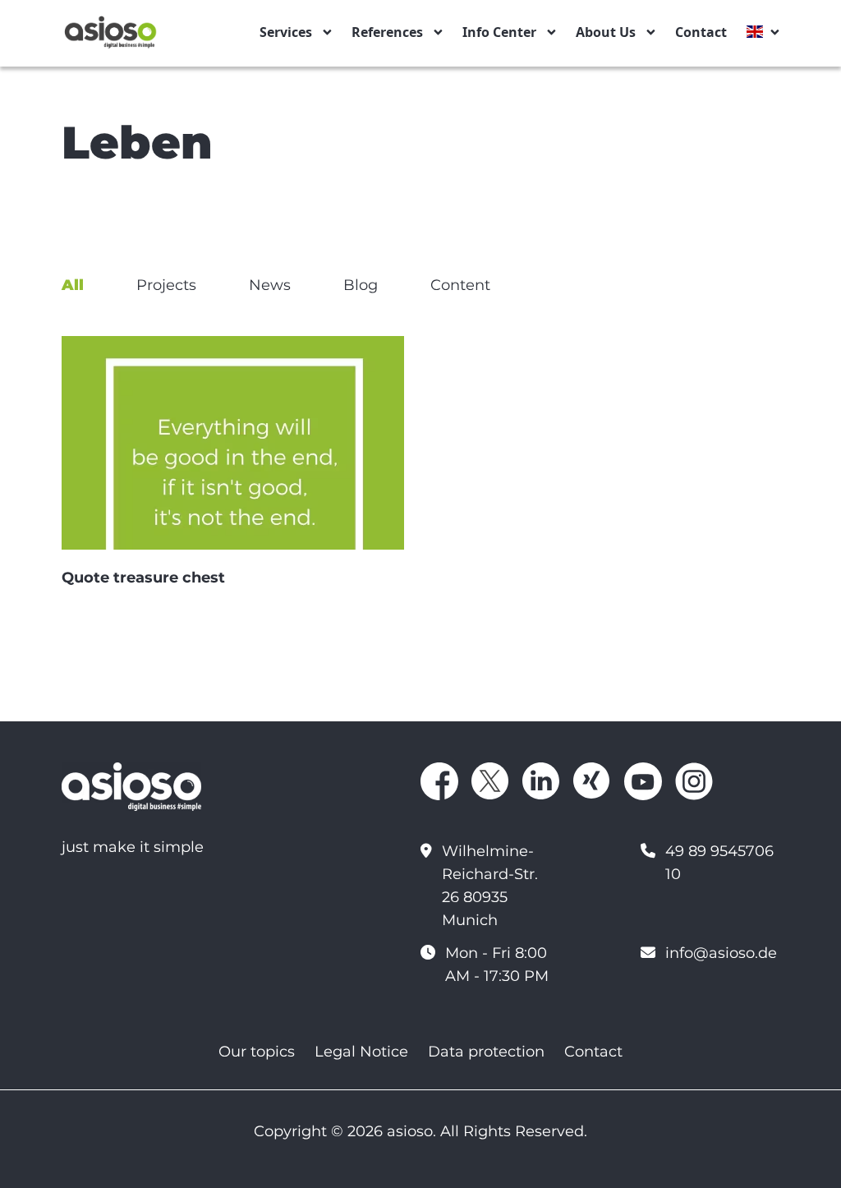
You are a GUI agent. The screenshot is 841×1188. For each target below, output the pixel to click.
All (73, 285)
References (387, 32)
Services (286, 32)
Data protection (486, 1052)
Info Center (499, 32)
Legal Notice (361, 1052)
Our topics (256, 1052)
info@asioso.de (721, 953)
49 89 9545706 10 (719, 862)
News (270, 285)
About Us (606, 32)
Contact (701, 32)
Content (460, 285)
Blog (360, 285)
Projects (166, 285)
